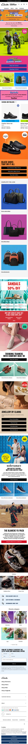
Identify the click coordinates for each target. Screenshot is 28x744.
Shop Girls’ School (14, 65)
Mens (12, 653)
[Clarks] (9, 4)
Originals (21, 8)
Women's (6, 8)
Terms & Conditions (7, 719)
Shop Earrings (14, 422)
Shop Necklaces (14, 430)
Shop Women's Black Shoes (14, 167)
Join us (14, 663)
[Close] (24, 724)
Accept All (14, 736)
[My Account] (21, 4)
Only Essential (14, 739)
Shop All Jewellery (14, 419)
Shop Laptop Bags (5, 211)
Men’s (7, 307)
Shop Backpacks (5, 272)
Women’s (20, 304)
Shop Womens (6, 681)
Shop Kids (5, 687)
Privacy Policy (4, 668)
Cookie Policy (22, 719)
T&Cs (18, 19)
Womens (5, 653)
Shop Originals (6, 690)
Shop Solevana (14, 479)
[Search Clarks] (19, 4)
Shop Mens (5, 684)
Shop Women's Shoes (9, 318)
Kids (16, 8)
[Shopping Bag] (24, 4)
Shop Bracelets (14, 426)
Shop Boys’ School (14, 69)
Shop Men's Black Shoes (14, 171)
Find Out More (14, 25)
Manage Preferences (14, 742)
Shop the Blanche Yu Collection (14, 541)
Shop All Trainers (14, 359)
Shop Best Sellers (14, 175)
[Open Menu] (26, 4)
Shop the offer (12, 19)
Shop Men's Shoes (19, 318)
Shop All (7, 304)
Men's (12, 8)
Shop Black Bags (5, 241)
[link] (10, 117)
